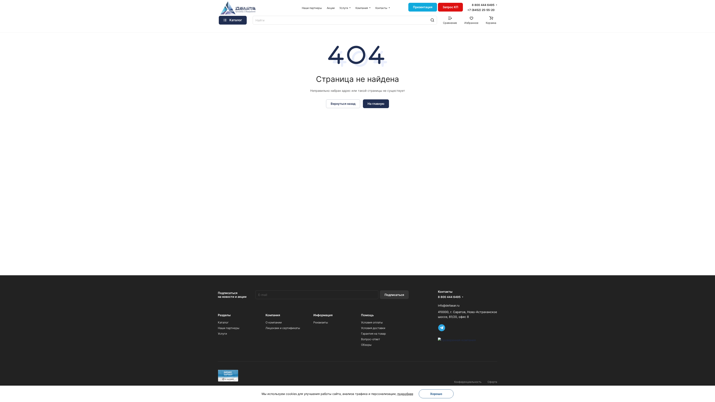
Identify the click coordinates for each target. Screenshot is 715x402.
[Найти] (432, 20)
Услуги (222, 333)
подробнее (405, 394)
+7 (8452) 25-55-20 (481, 10)
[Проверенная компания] (457, 340)
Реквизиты (320, 322)
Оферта (492, 381)
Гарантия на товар (373, 333)
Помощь (367, 315)
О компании (274, 322)
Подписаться (394, 295)
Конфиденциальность (468, 381)
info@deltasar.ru (449, 305)
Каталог (223, 322)
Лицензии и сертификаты (283, 328)
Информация (323, 315)
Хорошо (436, 394)
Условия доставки (373, 328)
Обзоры (366, 345)
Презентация (422, 7)
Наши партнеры (228, 328)
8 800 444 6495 (483, 5)
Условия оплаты (372, 322)
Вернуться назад (343, 104)
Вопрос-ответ (370, 339)
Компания (273, 315)
